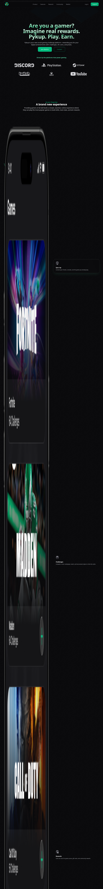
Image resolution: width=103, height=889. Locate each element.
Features (42, 4)
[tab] (76, 266)
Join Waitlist (45, 49)
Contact (59, 49)
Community (59, 4)
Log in (86, 4)
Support (94, 4)
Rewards (50, 4)
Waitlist (68, 4)
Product (35, 4)
